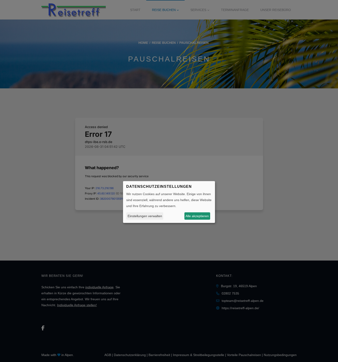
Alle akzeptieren (197, 216)
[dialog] (169, 202)
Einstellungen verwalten (145, 216)
